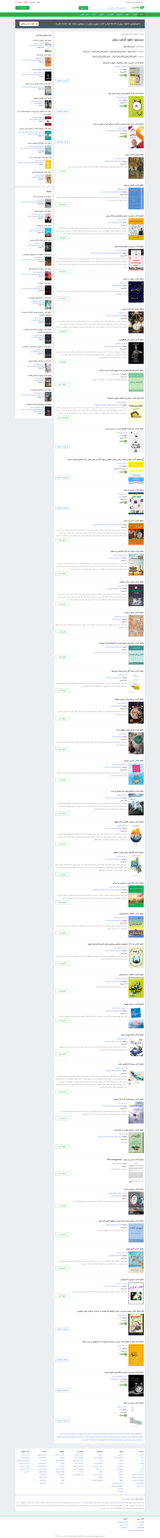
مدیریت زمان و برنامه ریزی (85, 234)
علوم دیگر (120, 1492)
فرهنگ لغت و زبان (138, 1480)
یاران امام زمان (105, 959)
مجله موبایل (42, 1458)
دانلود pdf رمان (99, 355)
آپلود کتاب (22, 8)
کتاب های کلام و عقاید (113, 773)
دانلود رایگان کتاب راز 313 (119, 959)
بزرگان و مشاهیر (59, 1455)
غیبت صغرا (87, 1047)
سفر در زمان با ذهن (101, 625)
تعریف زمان (98, 197)
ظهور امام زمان (62, 803)
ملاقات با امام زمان (94, 926)
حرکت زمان (108, 291)
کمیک (142, 1469)
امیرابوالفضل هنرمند (36, 407)
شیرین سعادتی (120, 158)
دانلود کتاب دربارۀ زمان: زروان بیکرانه (129, 699)
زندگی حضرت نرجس (69, 773)
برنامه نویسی (98, 1463)
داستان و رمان (25, 1458)
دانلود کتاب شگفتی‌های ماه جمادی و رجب (127, 791)
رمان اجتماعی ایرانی (106, 357)
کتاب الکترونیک (122, 1522)
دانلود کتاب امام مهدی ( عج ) (132, 1035)
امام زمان (117, 653)
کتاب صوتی (84, 14)
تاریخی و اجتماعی (24, 1463)
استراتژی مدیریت (115, 231)
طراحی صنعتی (79, 1455)
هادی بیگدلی (38, 229)
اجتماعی (120, 1472)
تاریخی (121, 1463)
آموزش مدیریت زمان (77, 563)
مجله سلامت (42, 1477)
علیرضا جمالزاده (120, 343)
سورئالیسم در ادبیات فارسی (111, 352)
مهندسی (110, 14)
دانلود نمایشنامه (69, 1111)
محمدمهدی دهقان (119, 555)
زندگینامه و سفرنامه (138, 1475)
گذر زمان (79, 291)
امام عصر (71, 1016)
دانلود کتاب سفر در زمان (134, 612)
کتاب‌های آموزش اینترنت (36, 119)
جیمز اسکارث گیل (37, 214)
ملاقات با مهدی (115, 926)
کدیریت (101, 1261)
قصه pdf (78, 1085)
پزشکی (121, 1460)
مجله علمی (43, 1475)
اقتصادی (120, 1455)
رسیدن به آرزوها (92, 231)
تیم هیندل (121, 494)
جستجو (83, 8)
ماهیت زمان (72, 291)
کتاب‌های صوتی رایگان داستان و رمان (33, 74)
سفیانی (117, 686)
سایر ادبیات (140, 1486)
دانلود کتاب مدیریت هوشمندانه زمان (129, 246)
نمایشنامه (77, 1111)
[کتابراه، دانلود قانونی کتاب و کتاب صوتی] (123, 76)
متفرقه (62, 1483)
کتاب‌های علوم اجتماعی (98, 253)
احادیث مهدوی (98, 686)
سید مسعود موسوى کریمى (116, 1193)
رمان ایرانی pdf (89, 355)
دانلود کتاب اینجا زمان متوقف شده (130, 730)
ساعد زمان (86, 52)
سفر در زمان (116, 291)
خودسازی (88, 569)
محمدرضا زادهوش (36, 301)
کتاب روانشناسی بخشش (88, 898)
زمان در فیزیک (115, 197)
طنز (143, 1466)
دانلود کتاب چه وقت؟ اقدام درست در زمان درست (124, 429)
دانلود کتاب (62, 171)
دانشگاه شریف (115, 1261)
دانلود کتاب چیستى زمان (134, 1189)
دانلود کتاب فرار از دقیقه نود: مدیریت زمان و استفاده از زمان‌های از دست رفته (113, 1341)
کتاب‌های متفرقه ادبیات (37, 352)
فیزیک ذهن (97, 291)
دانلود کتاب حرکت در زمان (133, 279)
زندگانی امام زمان (97, 1047)
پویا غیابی (122, 734)
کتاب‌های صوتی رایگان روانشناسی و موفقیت (30, 163)
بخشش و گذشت (114, 895)
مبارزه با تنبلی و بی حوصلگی (93, 563)
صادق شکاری (121, 795)
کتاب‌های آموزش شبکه (37, 46)
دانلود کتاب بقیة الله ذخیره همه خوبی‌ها (128, 671)
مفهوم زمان (82, 197)
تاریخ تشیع (110, 987)
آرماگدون (90, 1292)
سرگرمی (62, 1466)
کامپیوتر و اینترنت (97, 1480)
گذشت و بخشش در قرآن (104, 898)
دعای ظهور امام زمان (104, 1230)
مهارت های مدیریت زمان (100, 228)
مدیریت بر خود (119, 1264)
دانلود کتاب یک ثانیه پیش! (133, 309)
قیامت (58, 683)
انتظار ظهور (97, 809)
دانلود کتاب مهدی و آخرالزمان (132, 1279)
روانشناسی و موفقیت (22, 1460)
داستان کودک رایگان (76, 1079)
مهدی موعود (107, 806)
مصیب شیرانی (120, 1068)
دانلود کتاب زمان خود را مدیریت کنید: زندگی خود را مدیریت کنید (118, 124)
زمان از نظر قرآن (62, 291)
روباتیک (80, 1472)
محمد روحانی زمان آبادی (100, 52)
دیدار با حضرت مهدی (113, 929)
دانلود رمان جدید (69, 352)
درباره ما (141, 1525)
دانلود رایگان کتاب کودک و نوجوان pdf (77, 1082)
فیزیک (75, 1201)
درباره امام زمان (109, 653)
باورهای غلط (77, 1261)
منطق (100, 711)
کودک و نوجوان (59, 1472)
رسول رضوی (121, 1039)
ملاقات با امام (105, 926)
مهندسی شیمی (78, 1469)
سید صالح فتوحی (119, 616)
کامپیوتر (119, 14)
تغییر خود (72, 569)
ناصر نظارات (121, 675)
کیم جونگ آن (38, 364)
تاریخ (96, 711)
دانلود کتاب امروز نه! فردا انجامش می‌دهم (127, 551)
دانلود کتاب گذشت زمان (90, 167)
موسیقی (61, 1475)
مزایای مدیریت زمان (72, 228)
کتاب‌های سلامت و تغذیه (36, 132)
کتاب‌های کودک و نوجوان (114, 1071)
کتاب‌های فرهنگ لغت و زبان (35, 148)
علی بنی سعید (120, 1283)
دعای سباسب (115, 1230)
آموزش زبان (140, 1483)
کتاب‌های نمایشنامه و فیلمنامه (112, 1106)
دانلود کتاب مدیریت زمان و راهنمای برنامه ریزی (125, 216)
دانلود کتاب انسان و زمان (134, 185)
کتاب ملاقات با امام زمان (80, 926)
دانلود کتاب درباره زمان (70, 711)
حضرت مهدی (116, 683)
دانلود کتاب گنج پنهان (135, 1249)
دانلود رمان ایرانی (73, 355)
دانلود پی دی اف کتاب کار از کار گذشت (94, 1114)
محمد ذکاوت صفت (119, 948)
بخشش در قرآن (104, 895)
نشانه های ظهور (66, 683)
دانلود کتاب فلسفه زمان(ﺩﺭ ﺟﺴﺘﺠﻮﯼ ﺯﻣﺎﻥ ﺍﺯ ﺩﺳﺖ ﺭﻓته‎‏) (121, 370)
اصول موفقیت (115, 1169)
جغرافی (121, 1466)
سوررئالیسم (78, 352)
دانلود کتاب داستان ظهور (134, 1004)
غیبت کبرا (80, 1047)
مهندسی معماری (78, 1460)
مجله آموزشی (42, 1472)
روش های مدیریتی (108, 261)
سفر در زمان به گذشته (74, 625)
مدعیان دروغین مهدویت (119, 1050)
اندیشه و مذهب (118, 1458)
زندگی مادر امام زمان (117, 775)
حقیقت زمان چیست (71, 197)
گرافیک (100, 1477)
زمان (120, 69)
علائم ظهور (107, 686)
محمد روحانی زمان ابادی (117, 52)
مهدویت (95, 773)
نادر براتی (39, 200)
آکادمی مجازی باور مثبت (117, 887)
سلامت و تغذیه (59, 1469)
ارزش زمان (62, 1261)
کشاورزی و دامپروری (117, 1486)
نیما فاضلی (121, 313)
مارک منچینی (121, 1407)
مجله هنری (43, 1480)
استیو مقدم (121, 250)
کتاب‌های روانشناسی (37, 177)
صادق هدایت (38, 58)
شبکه (100, 1472)
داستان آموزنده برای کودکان (104, 1079)
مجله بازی (43, 1460)
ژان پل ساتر (121, 1103)
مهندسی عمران (78, 1458)
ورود (38, 2)
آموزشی (26, 1472)
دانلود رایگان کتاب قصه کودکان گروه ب (111, 1087)
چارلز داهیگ (38, 161)
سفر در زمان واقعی (114, 625)
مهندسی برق (79, 1463)
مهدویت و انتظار (76, 806)
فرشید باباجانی (37, 44)
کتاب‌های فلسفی (116, 192)
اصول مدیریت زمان (114, 228)
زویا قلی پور (38, 286)
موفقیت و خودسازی (115, 131)
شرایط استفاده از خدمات (136, 1530)
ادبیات (134, 14)
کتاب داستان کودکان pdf (98, 1082)
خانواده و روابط (60, 1460)
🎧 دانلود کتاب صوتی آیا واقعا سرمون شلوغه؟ (125, 398)
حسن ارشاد (121, 1134)
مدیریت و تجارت (24, 1466)
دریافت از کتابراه (62, 81)
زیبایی (62, 1463)
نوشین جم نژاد (37, 272)
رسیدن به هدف (63, 413)
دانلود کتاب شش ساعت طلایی (131, 582)
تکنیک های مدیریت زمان (115, 234)
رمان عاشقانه (103, 167)
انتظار (74, 1292)
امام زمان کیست (98, 653)
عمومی (101, 14)
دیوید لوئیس (121, 1315)
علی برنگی (122, 283)
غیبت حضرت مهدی (121, 809)
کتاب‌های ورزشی (39, 103)
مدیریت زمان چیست (85, 228)
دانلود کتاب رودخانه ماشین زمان (131, 1064)
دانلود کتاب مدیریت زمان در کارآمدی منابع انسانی (124, 1372)
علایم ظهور (63, 1047)
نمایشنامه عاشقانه (104, 1111)
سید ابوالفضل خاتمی (118, 1376)
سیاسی (120, 1475)
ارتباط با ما (140, 1522)
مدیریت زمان (82, 231)
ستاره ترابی (121, 586)
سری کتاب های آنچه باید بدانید (110, 259)
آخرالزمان (107, 1292)
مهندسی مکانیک (78, 1466)
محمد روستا (121, 220)
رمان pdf (82, 355)
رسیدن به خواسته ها (75, 413)
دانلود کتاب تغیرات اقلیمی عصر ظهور (129, 822)
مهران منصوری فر (37, 117)
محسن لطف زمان (129, 47)
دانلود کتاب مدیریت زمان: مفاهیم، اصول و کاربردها (123, 63)
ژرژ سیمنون (38, 243)
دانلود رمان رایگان (121, 355)
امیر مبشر (39, 379)
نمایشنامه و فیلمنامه (137, 1477)
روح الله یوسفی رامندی (35, 146)
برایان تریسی (121, 128)
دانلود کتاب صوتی (63, 418)
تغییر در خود (81, 569)
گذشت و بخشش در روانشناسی (78, 1437)
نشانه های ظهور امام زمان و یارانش (109, 956)
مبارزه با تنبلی (107, 563)
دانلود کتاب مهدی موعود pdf (94, 803)
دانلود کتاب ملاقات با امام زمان (131, 913)
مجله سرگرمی (42, 1463)
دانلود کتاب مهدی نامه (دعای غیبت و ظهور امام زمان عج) (121, 1221)
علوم (127, 14)
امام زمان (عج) (108, 1047)
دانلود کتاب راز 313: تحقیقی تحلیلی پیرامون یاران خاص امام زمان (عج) (116, 944)
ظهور (73, 683)
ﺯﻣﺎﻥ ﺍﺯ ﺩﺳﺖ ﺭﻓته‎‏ (106, 380)
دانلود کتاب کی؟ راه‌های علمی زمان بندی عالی (126, 93)
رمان (114, 355)
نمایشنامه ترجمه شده (113, 1114)
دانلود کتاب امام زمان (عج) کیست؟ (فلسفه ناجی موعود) (121, 643)
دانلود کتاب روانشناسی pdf (70, 898)
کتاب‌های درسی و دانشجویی (35, 134)
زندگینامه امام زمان (81, 683)
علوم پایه (120, 1489)
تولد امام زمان (80, 773)
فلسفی (121, 1477)
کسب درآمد (85, 1261)
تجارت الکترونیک (97, 1466)
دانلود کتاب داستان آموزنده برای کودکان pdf (95, 1085)
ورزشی (62, 1477)
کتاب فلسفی (96, 380)
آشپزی (62, 1458)
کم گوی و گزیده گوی (107, 1264)
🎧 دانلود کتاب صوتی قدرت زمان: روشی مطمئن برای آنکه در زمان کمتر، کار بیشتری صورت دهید (106, 459)
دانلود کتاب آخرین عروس (134, 760)
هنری (62, 1480)
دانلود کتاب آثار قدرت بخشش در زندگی (128, 883)
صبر (125, 1264)
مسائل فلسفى (115, 711)
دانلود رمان (108, 355)
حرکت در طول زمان (121, 294)
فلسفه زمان (106, 197)
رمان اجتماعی (117, 357)
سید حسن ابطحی (119, 917)
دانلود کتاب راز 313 (61, 956)
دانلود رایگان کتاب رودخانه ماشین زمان (108, 1076)
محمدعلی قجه (38, 72)
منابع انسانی (114, 1379)
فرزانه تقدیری (38, 258)
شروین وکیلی (121, 703)
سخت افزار (99, 1469)
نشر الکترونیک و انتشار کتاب (134, 2)
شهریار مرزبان (120, 402)
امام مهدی (116, 1047)
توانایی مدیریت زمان (69, 234)
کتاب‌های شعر (117, 737)
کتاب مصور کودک (88, 1079)
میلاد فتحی (121, 1345)
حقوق (121, 1480)
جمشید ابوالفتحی (119, 67)
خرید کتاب (124, 1527)
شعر (142, 1460)
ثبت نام (32, 2)
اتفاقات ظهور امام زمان (82, 1016)
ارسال (104, 1509)
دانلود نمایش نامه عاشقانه (89, 1111)
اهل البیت (102, 773)
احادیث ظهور (89, 686)
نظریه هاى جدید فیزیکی (86, 711)
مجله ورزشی (42, 1469)
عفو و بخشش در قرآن (70, 895)
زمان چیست (90, 197)
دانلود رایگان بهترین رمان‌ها (36, 216)
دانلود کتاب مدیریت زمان (134, 490)
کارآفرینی (107, 1261)
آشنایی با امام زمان (108, 809)
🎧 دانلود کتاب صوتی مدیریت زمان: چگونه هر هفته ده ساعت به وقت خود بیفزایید (110, 1311)
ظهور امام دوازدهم (64, 806)
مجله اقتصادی (42, 1466)
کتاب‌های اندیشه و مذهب (36, 231)
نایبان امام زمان (72, 1047)
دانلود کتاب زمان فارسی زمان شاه (87, 1434)
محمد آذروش (38, 318)
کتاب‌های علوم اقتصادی (114, 253)
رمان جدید (59, 352)
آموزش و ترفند (98, 1458)
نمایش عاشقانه (115, 1111)
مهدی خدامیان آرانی (118, 764)
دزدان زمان (69, 1261)
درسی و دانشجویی (117, 1483)
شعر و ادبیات (25, 1455)
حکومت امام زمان (105, 1050)
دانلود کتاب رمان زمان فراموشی (131, 339)
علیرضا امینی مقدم (36, 101)
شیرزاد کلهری (121, 189)
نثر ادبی (141, 1472)
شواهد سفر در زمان (88, 625)
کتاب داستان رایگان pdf (114, 1082)
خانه (141, 14)
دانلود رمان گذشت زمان (134, 154)
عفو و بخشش (82, 895)
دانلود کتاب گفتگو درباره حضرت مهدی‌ (128, 852)
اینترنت (100, 1455)
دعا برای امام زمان (118, 1440)
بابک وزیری (38, 175)
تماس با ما (18, 2)
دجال (112, 686)
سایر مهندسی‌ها (78, 1475)
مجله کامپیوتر (42, 1455)
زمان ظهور (124, 686)
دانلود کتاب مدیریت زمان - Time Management (125, 1159)
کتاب (126, 1506)
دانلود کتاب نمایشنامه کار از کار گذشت (128, 1099)
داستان (141, 1455)
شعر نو (142, 1463)
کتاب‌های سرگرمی (38, 411)
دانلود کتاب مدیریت (71, 231)
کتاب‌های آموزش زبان (37, 320)
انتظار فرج (93, 1016)
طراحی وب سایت (97, 1475)
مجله (94, 14)
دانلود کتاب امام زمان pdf (112, 803)
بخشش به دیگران (92, 895)
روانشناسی (120, 1469)
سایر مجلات (42, 1483)
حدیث (82, 686)
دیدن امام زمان (66, 926)
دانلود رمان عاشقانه (114, 167)
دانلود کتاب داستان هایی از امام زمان (129, 1130)
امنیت (100, 1460)
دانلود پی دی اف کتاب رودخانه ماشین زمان (81, 1076)
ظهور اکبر (87, 956)
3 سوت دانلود (131, 52)
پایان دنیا (91, 683)
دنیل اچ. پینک (120, 97)
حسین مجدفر (121, 1253)
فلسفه (108, 711)
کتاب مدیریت (85, 1264)
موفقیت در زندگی (103, 231)
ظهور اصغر (94, 956)
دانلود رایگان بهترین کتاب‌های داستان (32, 60)
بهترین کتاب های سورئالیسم (92, 352)
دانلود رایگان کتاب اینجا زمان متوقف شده (84, 742)
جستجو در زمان (87, 291)
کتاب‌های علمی (105, 192)
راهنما (26, 2)
